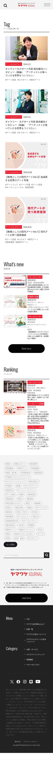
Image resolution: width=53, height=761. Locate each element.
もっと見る (10, 544)
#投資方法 (31, 435)
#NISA (20, 499)
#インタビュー (23, 516)
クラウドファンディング (35, 654)
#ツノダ (41, 534)
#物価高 (37, 503)
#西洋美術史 (10, 525)
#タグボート (22, 79)
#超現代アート (21, 242)
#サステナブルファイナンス (36, 325)
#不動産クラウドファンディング (17, 477)
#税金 (8, 534)
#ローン (41, 302)
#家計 (28, 503)
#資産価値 (9, 242)
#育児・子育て (21, 512)
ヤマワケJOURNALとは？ (35, 624)
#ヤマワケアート (31, 486)
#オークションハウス (14, 187)
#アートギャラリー (29, 521)
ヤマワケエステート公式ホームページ (36, 640)
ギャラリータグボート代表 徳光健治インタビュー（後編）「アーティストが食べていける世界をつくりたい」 (26, 72)
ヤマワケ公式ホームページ (36, 634)
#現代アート (34, 79)
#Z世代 (8, 507)
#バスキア (21, 239)
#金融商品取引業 (12, 521)
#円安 (8, 538)
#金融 (18, 486)
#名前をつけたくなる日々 (23, 534)
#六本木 (35, 512)
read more (26, 598)
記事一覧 (29, 629)
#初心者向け (41, 388)
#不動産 (9, 486)
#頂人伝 (36, 516)
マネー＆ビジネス (33, 664)
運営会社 (18, 741)
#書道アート (10, 529)
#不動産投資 (25, 472)
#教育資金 (31, 494)
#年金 (40, 529)
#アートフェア (11, 184)
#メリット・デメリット (26, 490)
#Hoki (21, 525)
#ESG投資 (31, 322)
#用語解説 (9, 468)
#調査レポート (32, 412)
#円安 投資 (19, 538)
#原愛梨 (31, 525)
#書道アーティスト (26, 529)
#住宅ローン (32, 305)
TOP (28, 619)
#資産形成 (38, 472)
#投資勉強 (37, 390)
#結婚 (35, 409)
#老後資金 (9, 499)
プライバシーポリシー (30, 741)
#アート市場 (24, 184)
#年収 (29, 409)
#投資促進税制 (38, 282)
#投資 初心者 (11, 472)
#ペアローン (32, 302)
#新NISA (9, 512)
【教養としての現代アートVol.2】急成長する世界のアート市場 (26, 178)
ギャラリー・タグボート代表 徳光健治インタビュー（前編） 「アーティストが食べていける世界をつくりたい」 (26, 125)
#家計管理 (19, 507)
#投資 (29, 282)
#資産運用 (29, 187)
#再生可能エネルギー (13, 503)
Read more (26, 348)
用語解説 (29, 659)
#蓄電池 (30, 499)
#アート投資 (10, 79)
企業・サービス (32, 649)
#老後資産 (9, 516)
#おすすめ (31, 388)
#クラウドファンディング (15, 481)
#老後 (21, 494)
